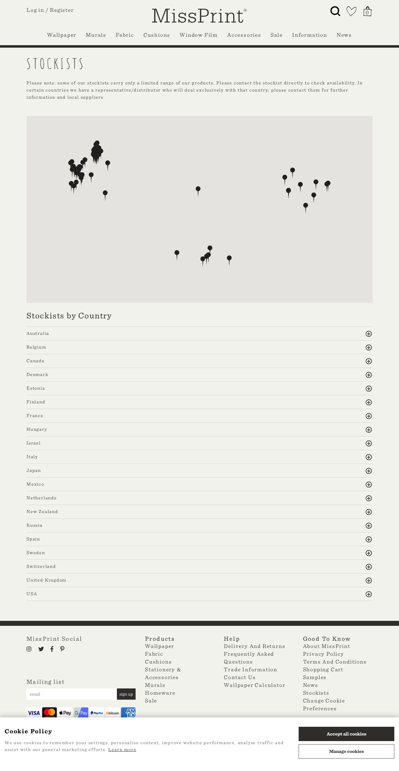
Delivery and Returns (254, 646)
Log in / (37, 10)
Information (309, 34)
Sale (277, 34)
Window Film (199, 34)
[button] (176, 255)
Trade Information (250, 669)
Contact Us (240, 677)
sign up (126, 694)
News (344, 34)
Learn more (122, 749)
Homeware (160, 692)
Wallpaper (61, 34)
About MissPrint (326, 646)
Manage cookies (346, 751)
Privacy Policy (323, 653)
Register (62, 10)
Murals (96, 34)
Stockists (316, 692)
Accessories (244, 34)
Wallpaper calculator (254, 685)
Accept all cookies (346, 734)
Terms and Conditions (335, 661)
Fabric (125, 34)
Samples (315, 677)
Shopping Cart (323, 669)
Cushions (156, 34)
